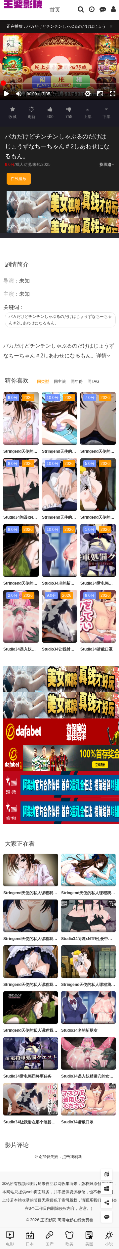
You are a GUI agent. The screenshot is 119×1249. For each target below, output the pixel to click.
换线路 (105, 164)
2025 (46, 164)
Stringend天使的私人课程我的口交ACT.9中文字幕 (47, 893)
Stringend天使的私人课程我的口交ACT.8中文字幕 (47, 938)
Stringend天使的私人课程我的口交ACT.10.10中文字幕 (51, 1030)
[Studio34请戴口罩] (88, 1099)
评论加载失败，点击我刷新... (59, 1156)
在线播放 (18, 178)
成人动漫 (23, 164)
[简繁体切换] (106, 1174)
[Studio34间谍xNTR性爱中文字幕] (88, 915)
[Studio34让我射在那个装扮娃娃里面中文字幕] (30, 1099)
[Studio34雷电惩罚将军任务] (30, 1053)
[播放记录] (92, 9)
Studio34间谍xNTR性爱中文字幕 (32, 517)
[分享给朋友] (106, 1202)
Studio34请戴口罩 (96, 649)
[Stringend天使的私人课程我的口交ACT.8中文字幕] (30, 915)
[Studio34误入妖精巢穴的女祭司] (88, 1053)
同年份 (77, 381)
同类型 (43, 381)
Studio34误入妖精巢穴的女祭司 (31, 649)
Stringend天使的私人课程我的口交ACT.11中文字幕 (48, 984)
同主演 (60, 381)
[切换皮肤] (106, 1188)
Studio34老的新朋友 (60, 583)
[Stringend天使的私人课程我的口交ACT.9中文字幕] (30, 870)
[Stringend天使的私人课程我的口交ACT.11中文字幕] (30, 961)
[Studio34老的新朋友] (88, 1007)
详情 (101, 355)
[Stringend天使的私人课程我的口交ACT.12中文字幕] (88, 961)
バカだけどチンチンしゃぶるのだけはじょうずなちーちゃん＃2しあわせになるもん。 (60, 319)
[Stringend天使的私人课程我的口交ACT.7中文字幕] (88, 870)
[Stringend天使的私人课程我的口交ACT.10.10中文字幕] (30, 1007)
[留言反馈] (102, 9)
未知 (36, 164)
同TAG (93, 381)
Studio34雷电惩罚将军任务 (27, 1076)
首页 (55, 10)
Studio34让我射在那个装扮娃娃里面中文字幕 (43, 1122)
